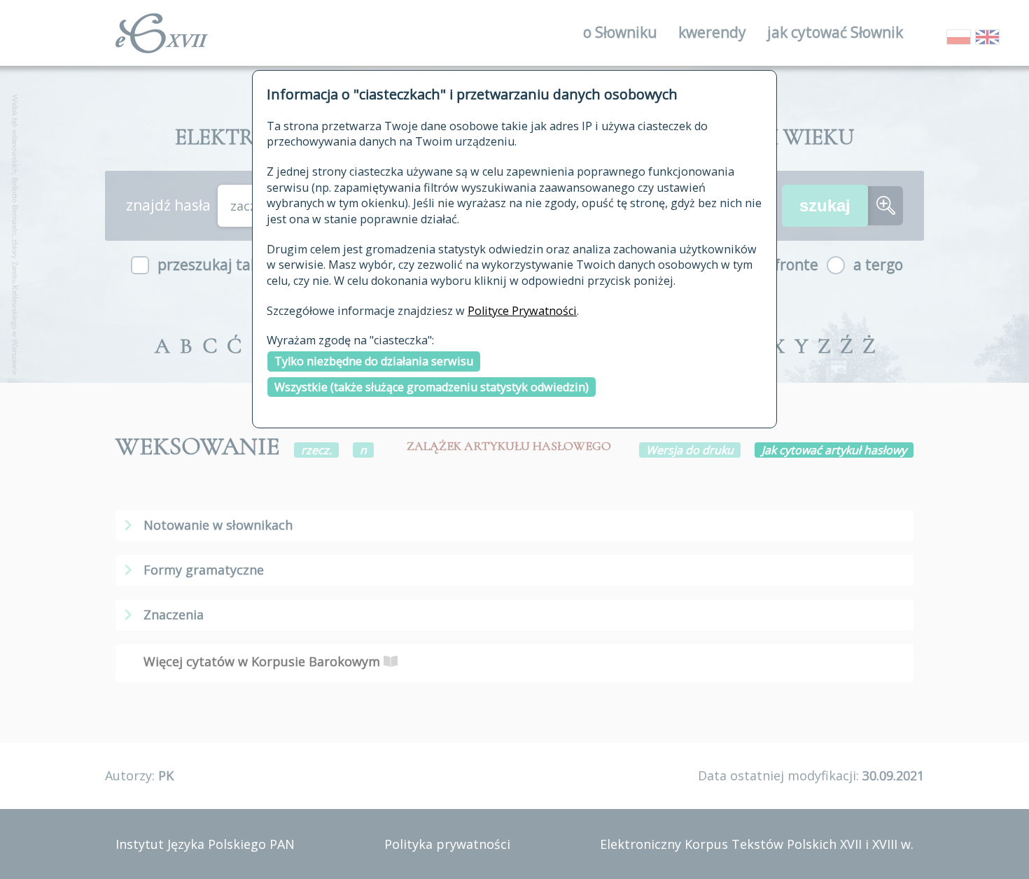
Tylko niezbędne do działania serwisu (373, 361)
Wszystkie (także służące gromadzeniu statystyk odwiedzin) (431, 387)
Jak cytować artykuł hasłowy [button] (834, 450)
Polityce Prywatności (522, 310)
